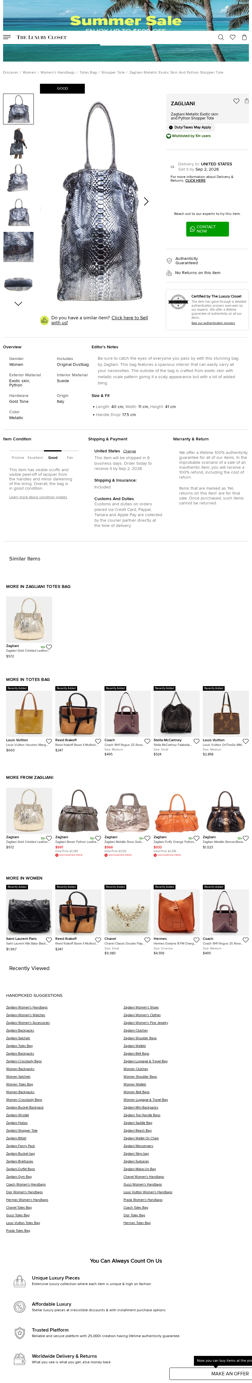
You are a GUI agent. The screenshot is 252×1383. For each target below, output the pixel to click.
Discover (10, 73)
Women (29, 73)
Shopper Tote (113, 73)
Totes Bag (88, 73)
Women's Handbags (58, 73)
